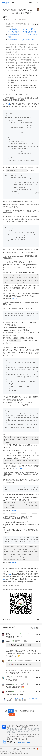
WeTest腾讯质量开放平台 (22, 735)
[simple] (3, 642)
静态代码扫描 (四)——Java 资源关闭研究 (21, 40)
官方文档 (14, 298)
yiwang (9, 691)
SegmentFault (15, 736)
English (24, 739)
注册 (30, 3)
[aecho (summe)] (3, 685)
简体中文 (10, 739)
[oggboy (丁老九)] (38, 9)
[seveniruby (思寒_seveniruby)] (3, 635)
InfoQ (34, 735)
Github (14, 727)
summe (9, 684)
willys (8, 677)
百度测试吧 (31, 736)
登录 (37, 3)
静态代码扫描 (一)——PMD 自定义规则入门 (22, 29)
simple (8, 641)
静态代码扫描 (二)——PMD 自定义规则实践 (22, 32)
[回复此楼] (37, 634)
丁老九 (5, 20)
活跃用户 (15, 725)
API (19, 727)
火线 (8, 104)
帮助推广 (25, 727)
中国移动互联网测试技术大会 (28, 725)
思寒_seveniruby (12, 634)
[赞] (40, 634)
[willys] (3, 678)
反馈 (8, 727)
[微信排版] (38, 619)
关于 (8, 725)
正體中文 (17, 739)
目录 (36, 24)
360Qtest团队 (10, 9)
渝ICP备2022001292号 (27, 749)
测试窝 (24, 736)
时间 (32, 628)
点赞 (37, 628)
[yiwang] (3, 692)
